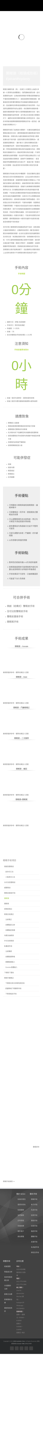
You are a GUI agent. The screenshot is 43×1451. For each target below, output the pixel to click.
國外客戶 (21, 1231)
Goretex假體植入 (11, 967)
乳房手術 (34, 1210)
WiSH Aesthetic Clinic (19, 1341)
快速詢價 (21, 1226)
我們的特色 (22, 1204)
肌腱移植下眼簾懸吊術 (13, 988)
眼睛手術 (34, 1199)
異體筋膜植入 (10, 962)
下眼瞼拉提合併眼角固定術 (15, 983)
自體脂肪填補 (10, 930)
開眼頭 (6, 898)
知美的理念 (22, 1199)
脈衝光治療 (8, 1294)
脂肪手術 (34, 1231)
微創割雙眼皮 (9, 866)
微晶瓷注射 (8, 1272)
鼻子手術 (34, 1204)
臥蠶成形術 (8, 946)
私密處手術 (35, 1247)
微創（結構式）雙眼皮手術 (21, 606)
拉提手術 (34, 1226)
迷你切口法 (9, 872)
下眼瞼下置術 (9, 972)
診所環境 (21, 1220)
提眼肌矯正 (8, 909)
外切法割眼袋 (9, 941)
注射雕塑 (8, 951)
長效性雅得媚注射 (8, 1278)
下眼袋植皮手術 (11, 994)
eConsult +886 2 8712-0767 (24, 1343)
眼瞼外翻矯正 (9, 978)
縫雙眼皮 (7, 888)
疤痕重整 (7, 1266)
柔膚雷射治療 (8, 1301)
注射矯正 (8, 919)
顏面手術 (34, 1220)
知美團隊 (21, 1210)
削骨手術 (34, 1215)
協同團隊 (21, 1215)
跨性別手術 (35, 1252)
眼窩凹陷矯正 (9, 914)
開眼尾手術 (12, 621)
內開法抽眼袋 (9, 935)
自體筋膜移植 (10, 956)
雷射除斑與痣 (8, 1309)
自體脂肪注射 (10, 925)
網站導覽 (21, 1236)
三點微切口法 (10, 877)
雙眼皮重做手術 (15, 616)
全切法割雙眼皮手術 (17, 611)
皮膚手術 (34, 1242)
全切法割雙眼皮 (9, 882)
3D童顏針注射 (7, 1287)
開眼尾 (6, 903)
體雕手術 (34, 1236)
